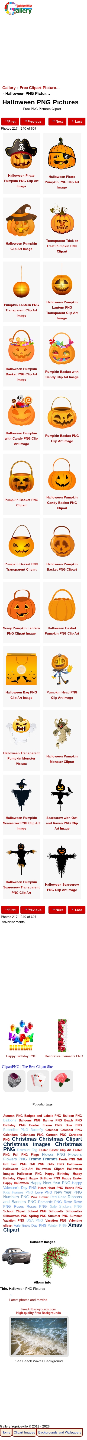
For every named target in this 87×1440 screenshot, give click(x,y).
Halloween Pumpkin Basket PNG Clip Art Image (21, 374)
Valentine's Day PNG (30, 1225)
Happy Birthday (57, 1173)
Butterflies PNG (15, 1130)
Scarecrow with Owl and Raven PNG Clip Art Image (62, 823)
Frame (35, 1158)
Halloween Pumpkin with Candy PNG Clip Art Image (21, 438)
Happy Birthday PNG (21, 1056)
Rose (68, 1202)
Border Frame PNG (45, 1125)
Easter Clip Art (60, 1150)
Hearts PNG (73, 1188)
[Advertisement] (43, 48)
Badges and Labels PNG (42, 1116)
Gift (79, 1159)
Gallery (9, 88)
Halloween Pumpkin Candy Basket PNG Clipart (62, 502)
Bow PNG (74, 1125)
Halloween (74, 1164)
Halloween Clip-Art (17, 1169)
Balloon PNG (72, 1116)
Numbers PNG (16, 1197)
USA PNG (34, 1220)
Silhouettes (74, 1211)
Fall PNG (20, 1154)
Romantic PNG (50, 1202)
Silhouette (56, 1211)
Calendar (51, 1130)
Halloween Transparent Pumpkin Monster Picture (21, 758)
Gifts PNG (56, 1164)
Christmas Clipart (60, 1139)
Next (59, 121)
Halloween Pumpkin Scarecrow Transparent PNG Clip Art (21, 887)
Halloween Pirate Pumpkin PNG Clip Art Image (21, 181)
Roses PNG (37, 1206)
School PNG (37, 1211)
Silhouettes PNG (15, 1216)
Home (6, 1432)
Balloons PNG (29, 1120)
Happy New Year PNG (50, 1183)
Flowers (75, 1154)
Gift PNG (37, 1164)
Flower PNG (53, 1154)
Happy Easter (72, 1178)
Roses (19, 1206)
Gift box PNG (14, 1164)
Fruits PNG (67, 1159)
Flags (35, 1154)
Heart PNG (55, 1188)
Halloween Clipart (50, 1169)
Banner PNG (52, 1120)
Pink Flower (39, 1197)
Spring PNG (38, 1216)
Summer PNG (58, 1216)
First (12, 121)
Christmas (24, 1139)
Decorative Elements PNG (64, 1056)
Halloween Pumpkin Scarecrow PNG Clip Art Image (21, 823)
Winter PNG (57, 1225)
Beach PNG (73, 1120)
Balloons (9, 1120)
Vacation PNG (55, 1220)
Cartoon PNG (56, 1135)
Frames (50, 1158)
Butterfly (37, 1130)
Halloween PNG (29, 1173)
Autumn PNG (13, 1116)
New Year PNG (68, 1192)
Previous (35, 121)
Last (78, 121)
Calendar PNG (71, 1130)
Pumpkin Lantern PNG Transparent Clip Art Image (21, 310)
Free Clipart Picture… (40, 88)
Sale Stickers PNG (66, 1206)
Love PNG (43, 1192)
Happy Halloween (16, 1183)
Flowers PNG (15, 1159)
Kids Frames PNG (18, 1192)
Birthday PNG (14, 1125)
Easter (43, 1150)
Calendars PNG (32, 1135)
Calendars (10, 1135)
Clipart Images (24, 1432)
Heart (42, 1188)
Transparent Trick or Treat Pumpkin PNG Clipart (62, 246)
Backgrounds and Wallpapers (59, 1432)
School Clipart (14, 1211)
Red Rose (58, 1197)
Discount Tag (27, 1150)
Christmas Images (26, 1144)
